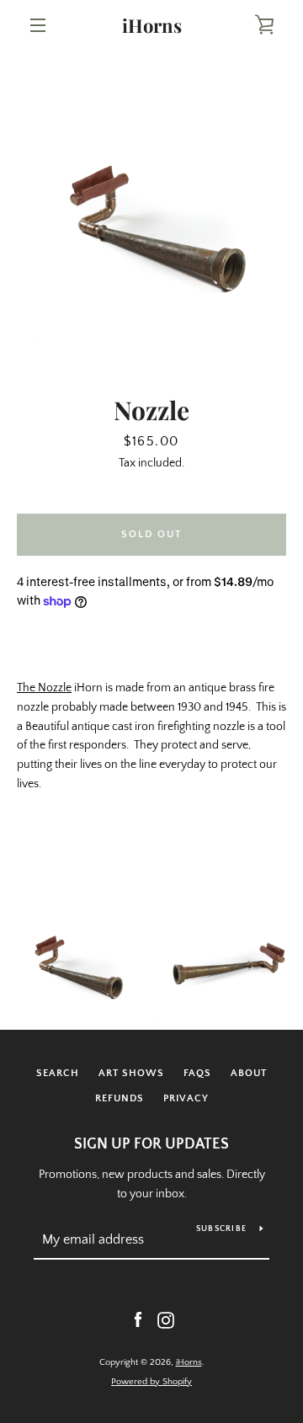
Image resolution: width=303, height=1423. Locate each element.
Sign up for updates (151, 1144)
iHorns (152, 25)
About (249, 1073)
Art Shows (131, 1073)
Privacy (186, 1098)
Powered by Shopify (151, 1382)
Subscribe (221, 1229)
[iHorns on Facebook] (138, 1319)
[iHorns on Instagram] (165, 1319)
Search (57, 1073)
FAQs (197, 1073)
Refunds (119, 1098)
